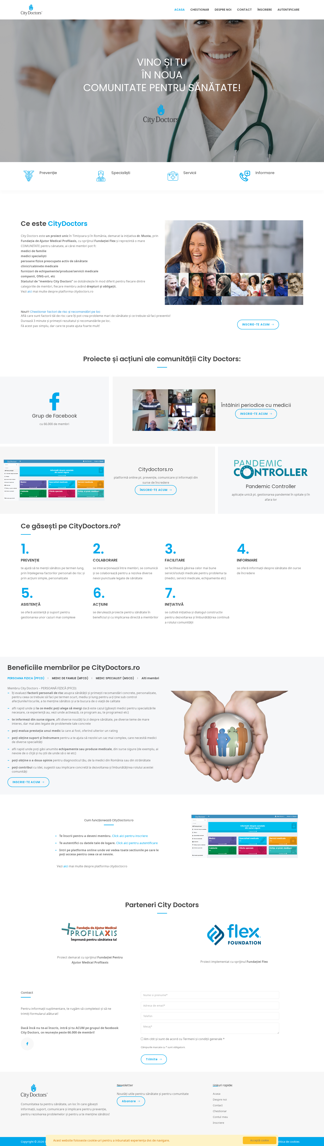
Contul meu (220, 1117)
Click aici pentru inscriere (130, 836)
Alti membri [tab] (150, 678)
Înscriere (264, 10)
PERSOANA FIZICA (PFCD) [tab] (26, 678)
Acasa (179, 10)
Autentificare (288, 10)
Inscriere (218, 1122)
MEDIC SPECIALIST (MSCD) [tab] (115, 678)
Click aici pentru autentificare (137, 843)
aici (65, 866)
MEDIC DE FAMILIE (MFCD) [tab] (70, 678)
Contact (244, 10)
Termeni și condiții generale (202, 1039)
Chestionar (199, 10)
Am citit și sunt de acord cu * (184, 1039)
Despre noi (223, 10)
